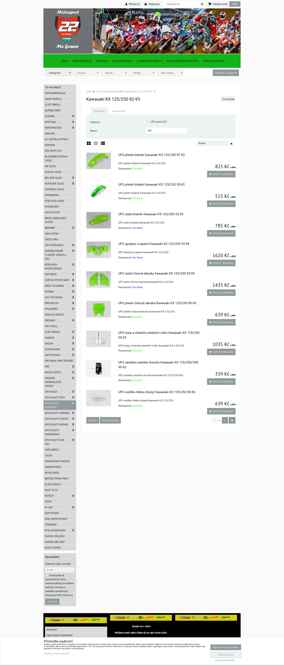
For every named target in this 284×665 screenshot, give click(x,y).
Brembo (50, 227)
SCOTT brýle (52, 104)
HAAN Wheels (53, 98)
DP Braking (52, 195)
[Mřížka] (88, 144)
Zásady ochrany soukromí (57, 653)
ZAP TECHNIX (52, 355)
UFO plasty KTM (55, 397)
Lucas (48, 455)
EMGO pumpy (53, 547)
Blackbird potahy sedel (56, 158)
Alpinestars (53, 110)
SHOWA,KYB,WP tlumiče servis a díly (55, 254)
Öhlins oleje (53, 172)
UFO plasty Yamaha (57, 413)
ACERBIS (50, 116)
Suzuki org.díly (55, 536)
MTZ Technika (53, 297)
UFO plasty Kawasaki (52, 405)
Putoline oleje (54, 183)
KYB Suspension (55, 530)
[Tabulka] (102, 144)
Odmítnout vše (225, 654)
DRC (47, 366)
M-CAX (49, 507)
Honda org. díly (55, 541)
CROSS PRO (51, 239)
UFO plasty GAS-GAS (55, 441)
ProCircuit (52, 303)
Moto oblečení (82, 61)
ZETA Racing (52, 349)
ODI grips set (53, 150)
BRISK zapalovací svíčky (55, 220)
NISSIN (49, 343)
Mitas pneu (52, 472)
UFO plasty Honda (56, 424)
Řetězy (49, 495)
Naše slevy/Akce (213, 61)
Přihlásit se (134, 4)
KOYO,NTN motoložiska (53, 266)
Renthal (50, 122)
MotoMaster (53, 127)
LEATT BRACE (52, 331)
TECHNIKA (102, 61)
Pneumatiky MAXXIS (57, 461)
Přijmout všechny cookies (226, 647)
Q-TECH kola (52, 484)
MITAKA (49, 291)
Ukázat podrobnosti (225, 660)
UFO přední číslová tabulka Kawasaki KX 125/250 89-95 (157, 303)
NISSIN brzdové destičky (183, 61)
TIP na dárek (53, 87)
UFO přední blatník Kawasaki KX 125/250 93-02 (151, 184)
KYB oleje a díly (54, 200)
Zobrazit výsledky (225, 72)
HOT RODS (51, 274)
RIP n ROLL (51, 326)
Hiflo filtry (52, 212)
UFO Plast (51, 391)
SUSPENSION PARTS (148, 61)
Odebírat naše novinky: (58, 563)
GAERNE (49, 337)
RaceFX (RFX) (52, 372)
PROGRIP (50, 320)
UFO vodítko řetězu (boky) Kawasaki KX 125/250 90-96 (156, 392)
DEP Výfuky (52, 513)
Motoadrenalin (55, 93)
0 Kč (235, 4)
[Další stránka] (232, 420)
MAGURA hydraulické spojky (53, 382)
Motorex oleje (54, 189)
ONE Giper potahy (56, 518)
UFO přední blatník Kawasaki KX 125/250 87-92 (151, 155)
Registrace (154, 4)
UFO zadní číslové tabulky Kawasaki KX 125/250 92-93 (156, 273)
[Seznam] (95, 144)
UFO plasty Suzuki (56, 418)
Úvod (64, 61)
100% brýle (52, 449)
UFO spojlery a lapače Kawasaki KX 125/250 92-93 (153, 244)
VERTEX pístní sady (57, 280)
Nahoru (93, 420)
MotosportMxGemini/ (206, 625)
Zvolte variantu (222, 174)
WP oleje (50, 166)
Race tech (51, 490)
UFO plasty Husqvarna (52, 432)
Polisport (51, 308)
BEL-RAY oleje (53, 177)
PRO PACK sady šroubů (59, 360)
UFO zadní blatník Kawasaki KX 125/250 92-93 (150, 214)
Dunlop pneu (53, 467)
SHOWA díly (52, 206)
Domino (50, 145)
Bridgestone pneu (57, 478)
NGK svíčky (52, 233)
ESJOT (48, 501)
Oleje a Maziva (121, 61)
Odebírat (52, 601)
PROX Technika (54, 285)
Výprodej (51, 524)
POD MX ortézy (54, 314)
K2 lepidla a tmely (56, 139)
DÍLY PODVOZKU (54, 245)
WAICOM (50, 133)
